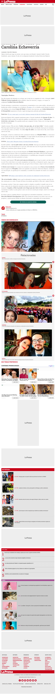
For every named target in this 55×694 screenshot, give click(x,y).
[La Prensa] (7, 672)
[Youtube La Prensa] (28, 680)
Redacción (15, 52)
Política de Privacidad (18, 683)
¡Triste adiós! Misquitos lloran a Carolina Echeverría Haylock (22, 141)
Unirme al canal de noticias (29, 202)
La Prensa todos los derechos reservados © (27, 674)
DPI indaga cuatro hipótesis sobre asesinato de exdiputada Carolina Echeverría (29, 175)
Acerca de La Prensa (7, 683)
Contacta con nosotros (30, 683)
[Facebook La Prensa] (20, 680)
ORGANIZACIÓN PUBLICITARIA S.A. (27, 677)
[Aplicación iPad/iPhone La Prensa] (30, 680)
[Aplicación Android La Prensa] (33, 680)
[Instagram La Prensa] (25, 680)
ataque (30, 107)
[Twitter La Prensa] (22, 680)
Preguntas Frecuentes (26, 686)
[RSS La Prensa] (36, 680)
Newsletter (40, 683)
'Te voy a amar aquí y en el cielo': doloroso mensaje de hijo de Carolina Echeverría (29, 114)
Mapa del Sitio (47, 683)
